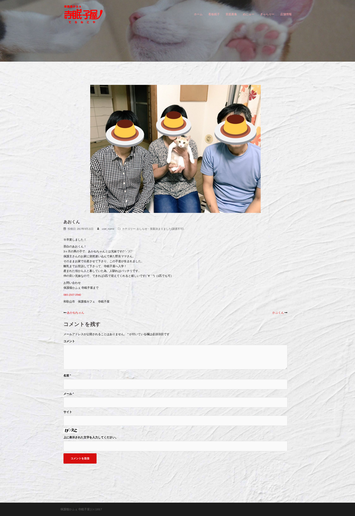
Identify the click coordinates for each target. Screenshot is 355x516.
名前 (67, 375)
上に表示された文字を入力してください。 (90, 437)
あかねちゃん (75, 312)
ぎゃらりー (267, 14)
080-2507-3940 (72, 295)
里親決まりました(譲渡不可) (167, 229)
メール (68, 394)
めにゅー (248, 14)
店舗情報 (286, 14)
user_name (108, 229)
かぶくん (278, 312)
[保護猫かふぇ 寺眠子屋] (83, 14)
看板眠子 (214, 14)
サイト (67, 412)
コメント (69, 341)
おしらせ (142, 229)
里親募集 (231, 14)
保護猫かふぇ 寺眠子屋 (75, 509)
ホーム (198, 14)
